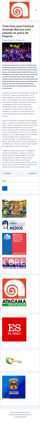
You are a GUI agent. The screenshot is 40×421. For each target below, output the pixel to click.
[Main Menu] (36, 10)
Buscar (4, 181)
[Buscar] (4, 188)
